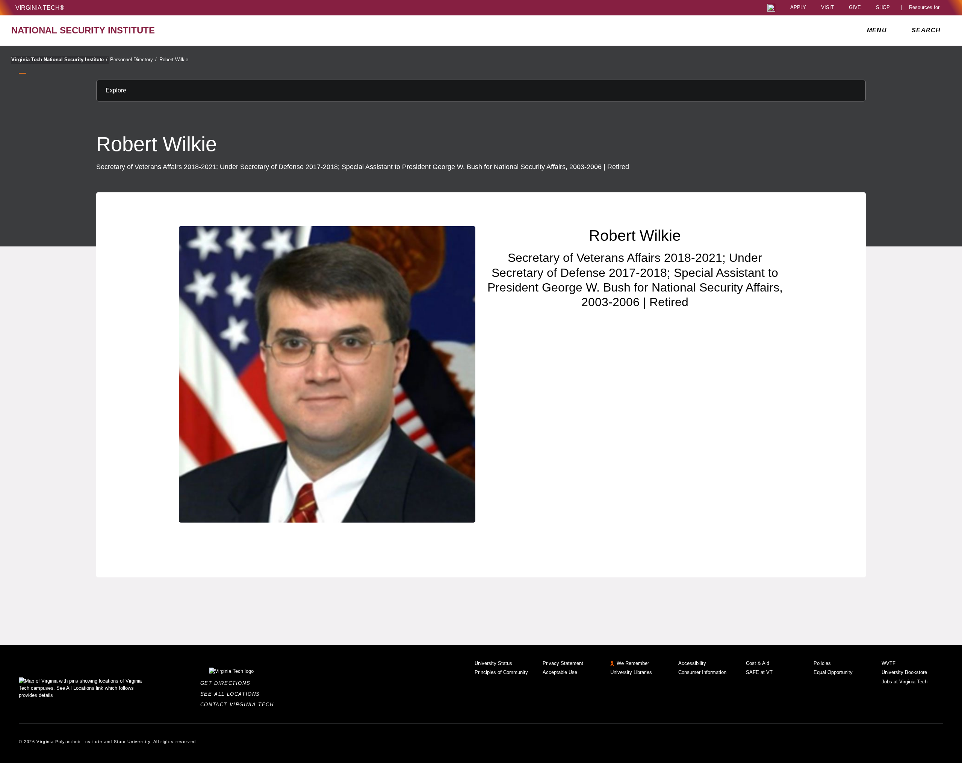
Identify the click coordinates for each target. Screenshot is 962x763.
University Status (493, 663)
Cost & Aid (757, 663)
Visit (827, 7)
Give (855, 7)
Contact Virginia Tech (239, 704)
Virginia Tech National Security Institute (59, 59)
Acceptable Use (560, 672)
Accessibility (692, 663)
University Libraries (631, 672)
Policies (822, 663)
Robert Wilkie (173, 59)
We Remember (633, 663)
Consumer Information (702, 672)
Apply (798, 7)
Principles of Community (501, 672)
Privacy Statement (563, 663)
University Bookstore (904, 672)
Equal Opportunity (833, 672)
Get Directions (227, 683)
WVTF (888, 663)
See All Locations (232, 694)
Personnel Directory (133, 59)
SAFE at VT (759, 672)
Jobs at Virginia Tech (904, 681)
